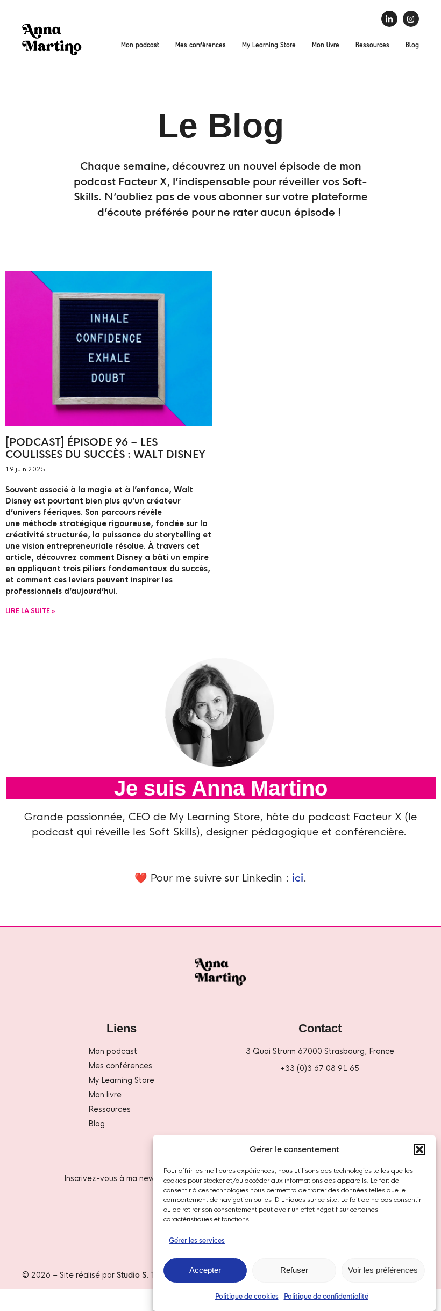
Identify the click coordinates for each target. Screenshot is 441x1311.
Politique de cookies (247, 1296)
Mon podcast (140, 44)
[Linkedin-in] (389, 19)
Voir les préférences (383, 1269)
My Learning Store (269, 44)
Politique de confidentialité (326, 1296)
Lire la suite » (30, 611)
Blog (412, 44)
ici (297, 878)
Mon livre (325, 44)
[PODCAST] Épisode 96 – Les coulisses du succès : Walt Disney (105, 448)
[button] (419, 1149)
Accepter (205, 1269)
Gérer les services (197, 1240)
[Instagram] (411, 19)
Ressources (372, 44)
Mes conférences (200, 44)
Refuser (294, 1269)
